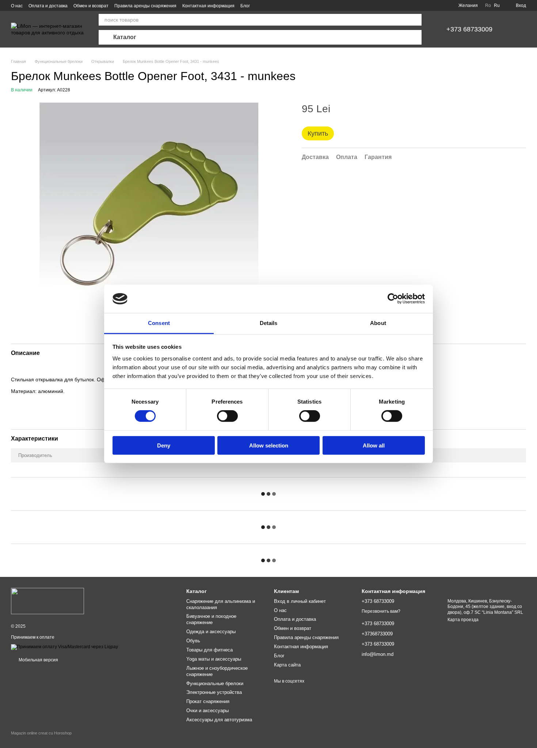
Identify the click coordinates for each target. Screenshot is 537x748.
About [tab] (378, 323)
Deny (163, 445)
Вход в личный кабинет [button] (300, 601)
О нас (17, 5)
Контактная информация (208, 5)
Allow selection (268, 445)
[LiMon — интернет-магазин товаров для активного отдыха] (47, 601)
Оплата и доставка (48, 5)
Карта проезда (463, 619)
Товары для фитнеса (209, 650)
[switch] (227, 416)
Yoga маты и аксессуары (213, 659)
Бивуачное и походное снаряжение (211, 619)
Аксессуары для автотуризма (219, 719)
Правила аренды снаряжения (145, 5)
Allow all (374, 445)
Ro (488, 5)
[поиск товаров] (416, 20)
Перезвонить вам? (381, 611)
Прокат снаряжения (207, 701)
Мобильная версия (38, 659)
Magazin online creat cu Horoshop (41, 733)
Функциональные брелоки (214, 683)
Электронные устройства (214, 692)
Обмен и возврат (90, 5)
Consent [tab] (159, 323)
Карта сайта (287, 665)
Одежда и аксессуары (211, 631)
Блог (245, 5)
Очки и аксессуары (207, 710)
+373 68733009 (469, 29)
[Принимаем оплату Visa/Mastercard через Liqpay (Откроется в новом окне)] (64, 646)
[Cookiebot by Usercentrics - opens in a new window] (393, 298)
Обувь (193, 640)
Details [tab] (269, 323)
